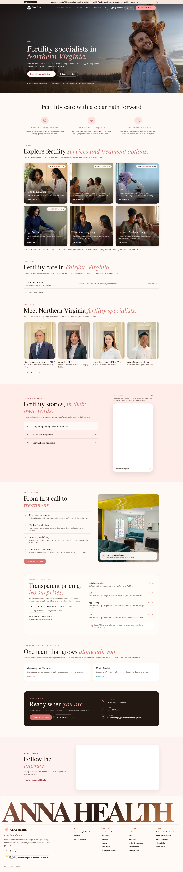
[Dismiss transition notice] (157, 2)
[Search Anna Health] (106, 8)
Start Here (60, 8)
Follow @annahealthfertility (36, 780)
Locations (79, 8)
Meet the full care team (31, 373)
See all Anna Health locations (34, 293)
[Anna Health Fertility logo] (41, 8)
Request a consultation (40, 74)
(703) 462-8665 (117, 8)
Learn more (135, 2)
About (88, 8)
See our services (68, 74)
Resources (97, 8)
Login (131, 8)
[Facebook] (6, 851)
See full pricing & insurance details (39, 616)
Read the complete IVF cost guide (39, 620)
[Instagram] (11, 851)
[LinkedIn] (15, 851)
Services (68, 8)
